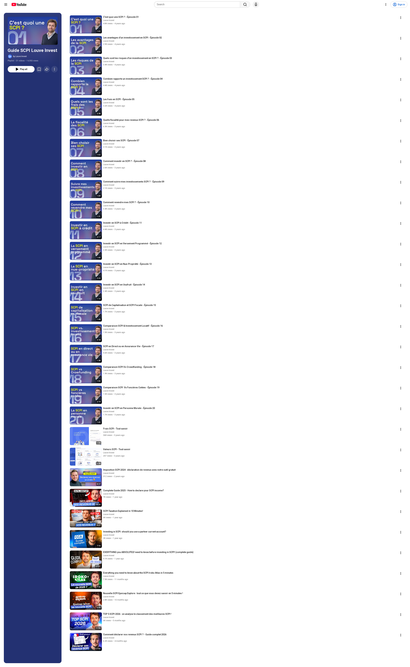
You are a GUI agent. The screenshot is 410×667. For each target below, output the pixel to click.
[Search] (245, 4)
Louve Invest (108, 20)
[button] (33, 31)
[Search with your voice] (256, 4)
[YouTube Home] (19, 4)
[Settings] (386, 4)
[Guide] (6, 4)
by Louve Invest (20, 56)
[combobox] (198, 4)
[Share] (47, 69)
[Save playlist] (39, 69)
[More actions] (54, 69)
